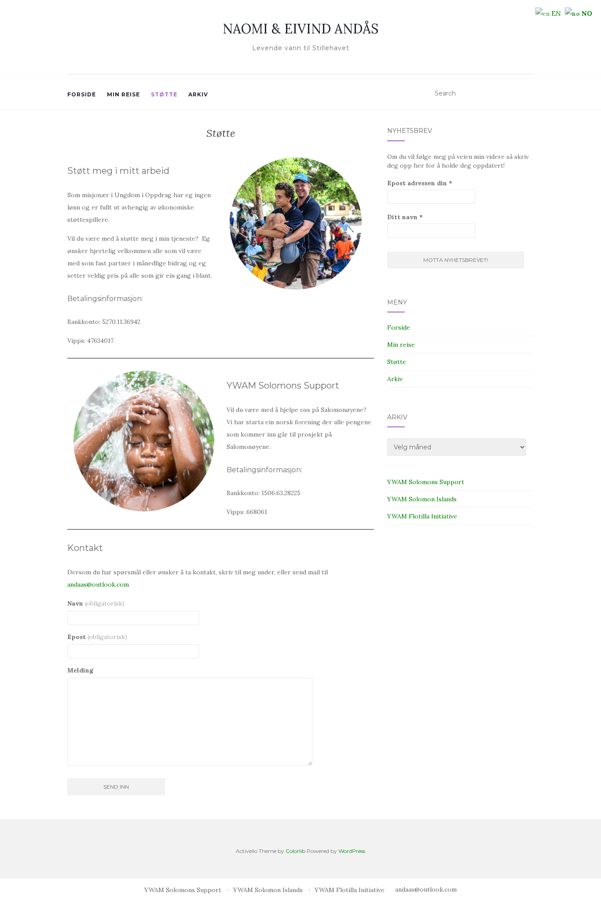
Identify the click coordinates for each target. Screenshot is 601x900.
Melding (80, 670)
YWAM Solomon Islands (422, 499)
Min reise (123, 94)
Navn (96, 603)
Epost (97, 637)
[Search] (528, 93)
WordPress (351, 851)
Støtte (164, 94)
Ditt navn (405, 217)
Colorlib (295, 851)
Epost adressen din (419, 183)
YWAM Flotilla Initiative (422, 516)
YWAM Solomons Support (425, 482)
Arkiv (198, 94)
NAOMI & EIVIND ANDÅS (300, 28)
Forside (81, 94)
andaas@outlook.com (98, 584)
